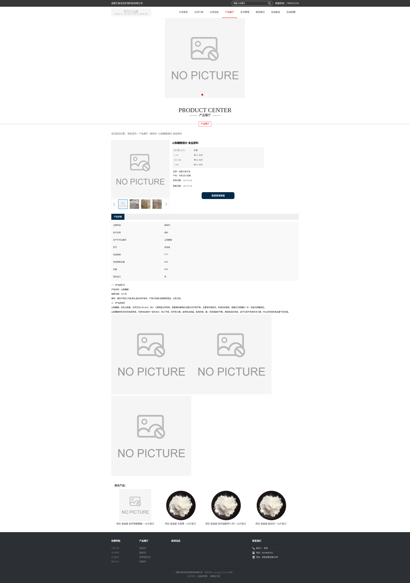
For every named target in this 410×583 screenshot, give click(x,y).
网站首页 (132, 133)
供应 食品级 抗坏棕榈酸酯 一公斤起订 (135, 524)
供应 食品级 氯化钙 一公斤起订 (271, 524)
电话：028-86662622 (264, 553)
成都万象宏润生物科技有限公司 (189, 572)
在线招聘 (291, 12)
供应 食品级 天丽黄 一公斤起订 (180, 524)
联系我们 (260, 12)
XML (231, 572)
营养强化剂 (145, 557)
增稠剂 (142, 561)
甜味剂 (153, 133)
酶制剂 (142, 552)
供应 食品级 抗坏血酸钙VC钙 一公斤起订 (225, 524)
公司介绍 (198, 12)
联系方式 (115, 562)
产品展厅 (229, 12)
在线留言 (275, 12)
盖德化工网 (215, 576)
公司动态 (214, 12)
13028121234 (292, 3)
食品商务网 (202, 576)
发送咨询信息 (218, 195)
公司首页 (183, 12)
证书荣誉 (244, 12)
